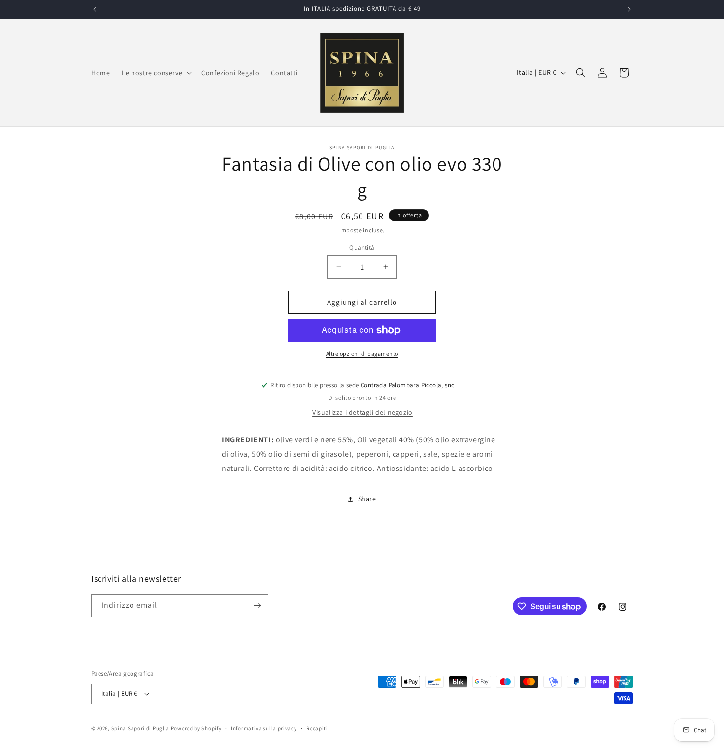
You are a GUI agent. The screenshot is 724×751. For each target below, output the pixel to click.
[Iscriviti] (257, 605)
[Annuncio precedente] (94, 9)
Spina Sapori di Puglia (140, 728)
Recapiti (317, 728)
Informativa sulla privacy (264, 728)
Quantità (361, 247)
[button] (156, 73)
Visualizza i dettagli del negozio (362, 412)
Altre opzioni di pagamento (362, 353)
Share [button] (367, 498)
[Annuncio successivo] (629, 9)
